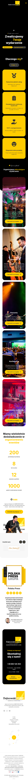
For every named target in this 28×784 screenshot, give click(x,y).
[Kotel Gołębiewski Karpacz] (14, 548)
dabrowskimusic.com (13, 775)
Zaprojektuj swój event (14, 724)
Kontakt (14, 722)
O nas (14, 717)
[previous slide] (20, 541)
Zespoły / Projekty (14, 719)
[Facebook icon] (13, 778)
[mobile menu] (26, 3)
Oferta (14, 718)
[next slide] (24, 541)
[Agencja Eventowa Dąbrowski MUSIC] (14, 3)
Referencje (14, 721)
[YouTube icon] (14, 778)
